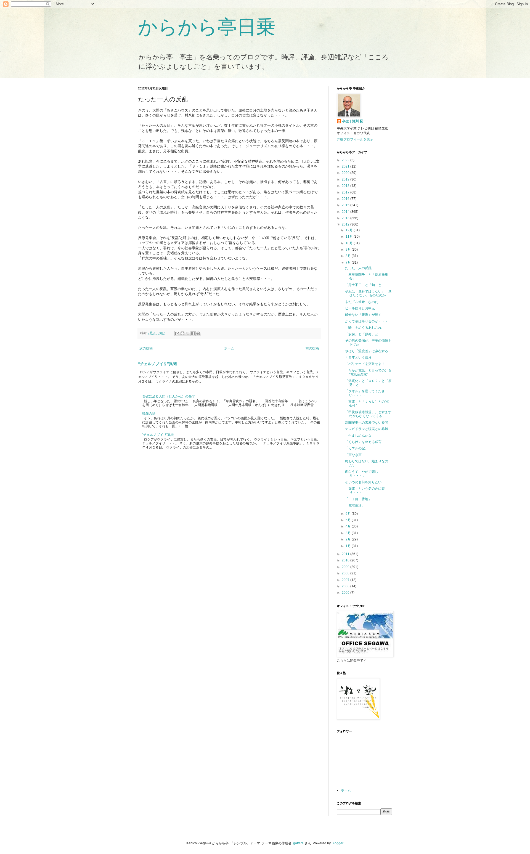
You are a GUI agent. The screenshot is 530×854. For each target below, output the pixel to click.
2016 (346, 199)
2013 (346, 218)
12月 (350, 230)
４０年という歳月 (358, 357)
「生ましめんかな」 (360, 435)
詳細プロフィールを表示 (355, 139)
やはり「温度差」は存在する (366, 351)
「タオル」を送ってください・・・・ (365, 393)
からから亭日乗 (206, 27)
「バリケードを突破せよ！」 (366, 364)
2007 (346, 580)
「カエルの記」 (356, 448)
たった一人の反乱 (358, 268)
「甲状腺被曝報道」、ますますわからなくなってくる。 (368, 414)
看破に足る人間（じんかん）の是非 (168, 396)
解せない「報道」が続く (363, 315)
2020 (346, 173)
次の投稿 (146, 348)
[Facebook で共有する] (193, 333)
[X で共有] (187, 333)
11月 (350, 236)
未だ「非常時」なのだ (361, 302)
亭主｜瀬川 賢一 (354, 121)
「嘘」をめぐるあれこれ (363, 328)
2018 (346, 186)
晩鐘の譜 (148, 413)
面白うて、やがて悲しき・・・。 (361, 474)
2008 (346, 573)
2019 (346, 179)
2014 (346, 212)
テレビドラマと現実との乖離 (366, 429)
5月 (349, 520)
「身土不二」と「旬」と (363, 285)
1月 (349, 546)
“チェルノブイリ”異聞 (157, 364)
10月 (350, 243)
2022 (346, 160)
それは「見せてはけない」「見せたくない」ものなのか (368, 293)
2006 (346, 586)
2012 (346, 224)
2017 (346, 192)
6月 (349, 514)
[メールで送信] (177, 333)
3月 (349, 533)
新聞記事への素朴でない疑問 (366, 423)
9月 (349, 249)
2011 (346, 554)
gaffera (298, 843)
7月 (349, 262)
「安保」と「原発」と (361, 334)
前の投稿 (312, 348)
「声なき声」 (355, 455)
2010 (346, 560)
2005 (346, 593)
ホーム (229, 348)
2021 (346, 166)
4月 (349, 526)
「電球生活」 (355, 505)
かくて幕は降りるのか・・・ (366, 321)
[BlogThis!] (182, 333)
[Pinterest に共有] (198, 333)
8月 (349, 256)
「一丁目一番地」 (358, 499)
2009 (346, 567)
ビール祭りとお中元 (360, 308)
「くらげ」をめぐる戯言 (363, 442)
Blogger (337, 843)
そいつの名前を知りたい (363, 482)
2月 (349, 539)
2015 (346, 205)
